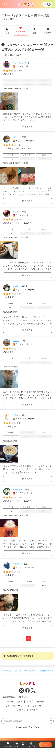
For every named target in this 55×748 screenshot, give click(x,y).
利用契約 (41, 701)
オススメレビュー (20, 31)
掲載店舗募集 (9, 697)
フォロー (16, 746)
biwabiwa (17, 286)
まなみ (16, 211)
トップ (7, 31)
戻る (5, 4)
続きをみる (27, 126)
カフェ (4, 19)
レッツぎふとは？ (14, 701)
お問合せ (21, 710)
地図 (34, 31)
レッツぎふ (7, 670)
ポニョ (16, 137)
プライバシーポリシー (16, 706)
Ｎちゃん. (17, 415)
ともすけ (17, 564)
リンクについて (41, 697)
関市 (12, 19)
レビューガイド (38, 706)
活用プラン (24, 697)
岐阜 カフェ (29, 670)
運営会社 (34, 710)
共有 (23, 746)
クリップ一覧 (31, 746)
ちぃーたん (18, 63)
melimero (17, 489)
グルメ (18, 670)
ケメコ (16, 340)
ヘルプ (30, 701)
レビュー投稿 (8, 746)
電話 (45, 744)
